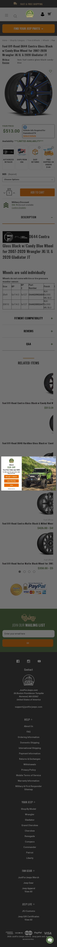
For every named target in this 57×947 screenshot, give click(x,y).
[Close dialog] (54, 458)
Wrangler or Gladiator (11, 476)
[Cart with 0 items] (50, 13)
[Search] (15, 15)
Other (11, 485)
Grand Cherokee (11, 481)
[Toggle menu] (6, 15)
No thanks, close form (11, 488)
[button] (50, 940)
